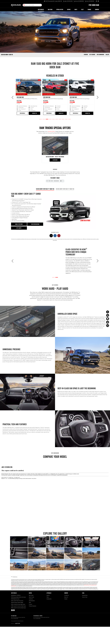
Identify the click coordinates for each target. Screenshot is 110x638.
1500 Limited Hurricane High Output (18, 604)
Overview (86, 54)
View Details (22, 113)
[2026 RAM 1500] (81, 87)
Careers (65, 598)
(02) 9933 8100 (38, 618)
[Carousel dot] (53, 277)
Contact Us (34, 113)
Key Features (92, 54)
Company (97, 9)
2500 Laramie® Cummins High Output (18, 605)
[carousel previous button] (12, 97)
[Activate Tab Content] (51, 235)
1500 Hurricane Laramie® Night (17, 602)
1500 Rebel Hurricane (15, 598)
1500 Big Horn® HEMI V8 (15, 595)
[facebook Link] (96, 1)
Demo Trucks (31, 597)
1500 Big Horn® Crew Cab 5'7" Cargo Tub (45, 189)
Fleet (82, 9)
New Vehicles (41, 9)
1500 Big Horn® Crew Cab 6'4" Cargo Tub (65, 189)
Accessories (49, 598)
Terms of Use (84, 597)
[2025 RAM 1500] (28, 87)
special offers (51, 131)
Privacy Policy (84, 595)
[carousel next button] (97, 97)
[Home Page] (16, 5)
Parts (75, 9)
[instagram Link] (98, 1)
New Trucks (31, 595)
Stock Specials (32, 600)
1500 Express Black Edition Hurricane (18, 597)
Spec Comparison (100, 54)
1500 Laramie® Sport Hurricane (17, 600)
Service (69, 9)
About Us (66, 597)
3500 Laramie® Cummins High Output (18, 607)
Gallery (107, 54)
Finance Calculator (32, 605)
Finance (89, 9)
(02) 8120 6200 (15, 618)
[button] (19, 541)
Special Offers (59, 9)
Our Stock (50, 9)
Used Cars (31, 598)
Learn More (55, 160)
